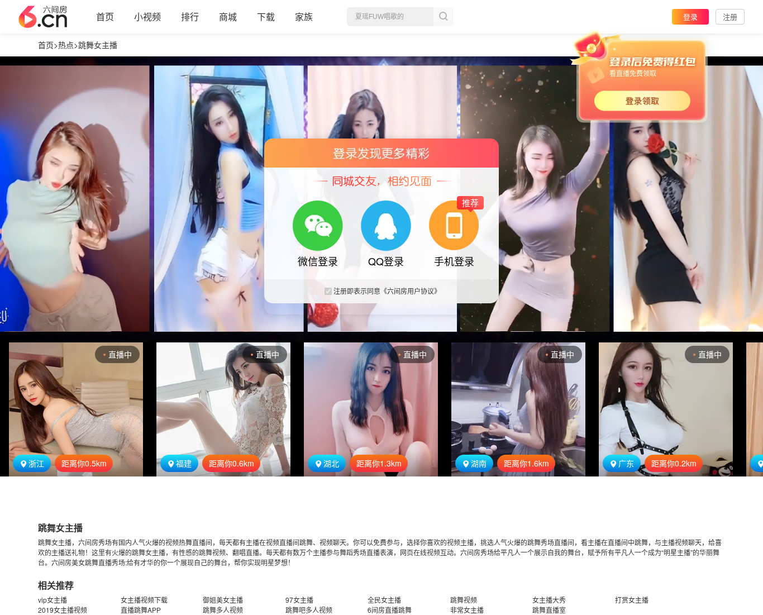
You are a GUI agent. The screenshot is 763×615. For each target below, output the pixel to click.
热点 (66, 44)
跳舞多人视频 (223, 609)
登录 (690, 16)
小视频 (147, 16)
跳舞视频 (463, 599)
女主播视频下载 (144, 599)
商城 (228, 16)
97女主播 (299, 599)
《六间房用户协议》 (410, 290)
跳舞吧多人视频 (308, 609)
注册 (730, 16)
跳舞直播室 (549, 609)
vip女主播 (52, 599)
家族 (304, 16)
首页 (105, 16)
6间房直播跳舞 (390, 609)
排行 (190, 16)
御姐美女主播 (223, 599)
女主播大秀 (549, 599)
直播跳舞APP (141, 609)
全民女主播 (384, 599)
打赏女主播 (631, 599)
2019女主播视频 (62, 609)
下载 (266, 16)
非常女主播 (467, 609)
